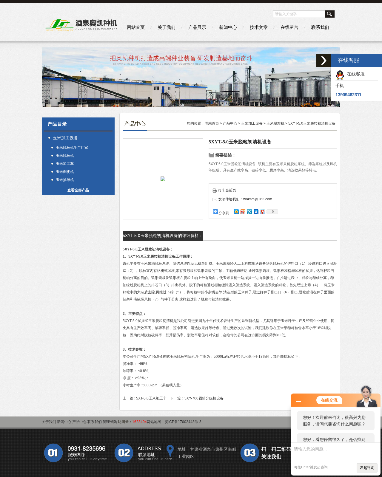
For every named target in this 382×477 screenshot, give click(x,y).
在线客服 (354, 73)
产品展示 (197, 27)
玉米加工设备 (65, 137)
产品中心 (230, 123)
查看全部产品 (78, 190)
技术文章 (259, 27)
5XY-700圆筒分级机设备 (204, 398)
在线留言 (289, 27)
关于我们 (166, 27)
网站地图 (154, 422)
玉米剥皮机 (65, 172)
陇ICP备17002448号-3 (183, 422)
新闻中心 (228, 27)
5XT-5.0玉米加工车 (151, 398)
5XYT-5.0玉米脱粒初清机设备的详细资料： (163, 235)
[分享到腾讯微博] (249, 211)
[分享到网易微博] (262, 211)
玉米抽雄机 (65, 180)
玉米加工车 (65, 164)
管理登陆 (110, 422)
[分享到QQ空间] (236, 211)
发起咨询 (367, 468)
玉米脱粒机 (65, 156)
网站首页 (136, 27)
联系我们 (320, 27)
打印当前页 (227, 190)
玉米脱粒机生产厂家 (72, 147)
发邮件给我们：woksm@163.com (245, 199)
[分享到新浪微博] (242, 211)
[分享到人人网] (255, 211)
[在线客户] (323, 60)
